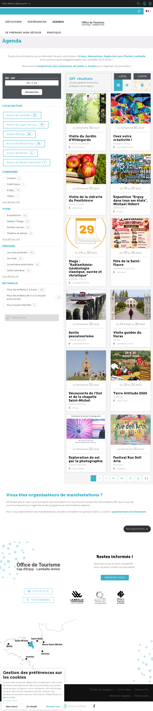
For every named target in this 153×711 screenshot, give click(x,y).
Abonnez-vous (115, 577)
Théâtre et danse (19, 233)
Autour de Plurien (19, 153)
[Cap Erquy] (38, 567)
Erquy (13, 190)
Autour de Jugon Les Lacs (24, 124)
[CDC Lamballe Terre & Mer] (77, 597)
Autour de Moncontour (23, 143)
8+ (113, 478)
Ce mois (14, 258)
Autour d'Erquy (18, 134)
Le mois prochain (20, 252)
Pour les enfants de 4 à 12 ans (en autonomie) (33, 297)
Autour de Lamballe (21, 115)
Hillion (12, 196)
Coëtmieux (15, 184)
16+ (122, 478)
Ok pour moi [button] (53, 706)
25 (130, 478)
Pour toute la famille (21, 305)
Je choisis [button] (31, 706)
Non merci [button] (11, 706)
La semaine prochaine (23, 264)
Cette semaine (18, 270)
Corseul (13, 178)
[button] (13, 22)
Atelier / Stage (18, 221)
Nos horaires (40, 599)
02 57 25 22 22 (40, 591)
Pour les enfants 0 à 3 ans (25, 289)
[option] (124, 706)
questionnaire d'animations (128, 511)
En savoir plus (10, 700)
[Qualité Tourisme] (100, 597)
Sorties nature (18, 227)
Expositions (16, 215)
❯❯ (146, 478)
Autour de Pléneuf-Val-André (25, 162)
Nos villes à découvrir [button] (14, 3)
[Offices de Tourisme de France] (121, 597)
